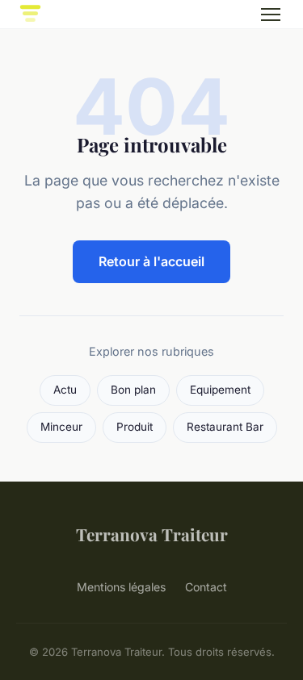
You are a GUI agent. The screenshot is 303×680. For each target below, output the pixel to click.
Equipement (220, 389)
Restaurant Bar (225, 426)
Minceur (61, 426)
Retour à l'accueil (151, 261)
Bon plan (133, 389)
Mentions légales (121, 587)
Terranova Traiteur (152, 534)
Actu (65, 389)
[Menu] (271, 14)
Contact (206, 587)
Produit (134, 426)
